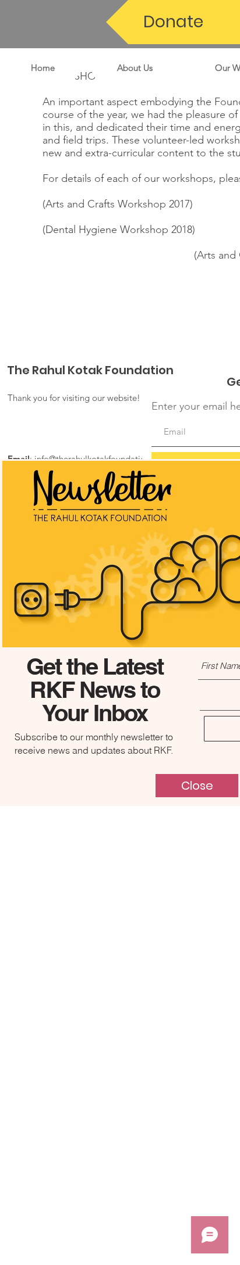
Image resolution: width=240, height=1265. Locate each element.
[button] (197, 785)
